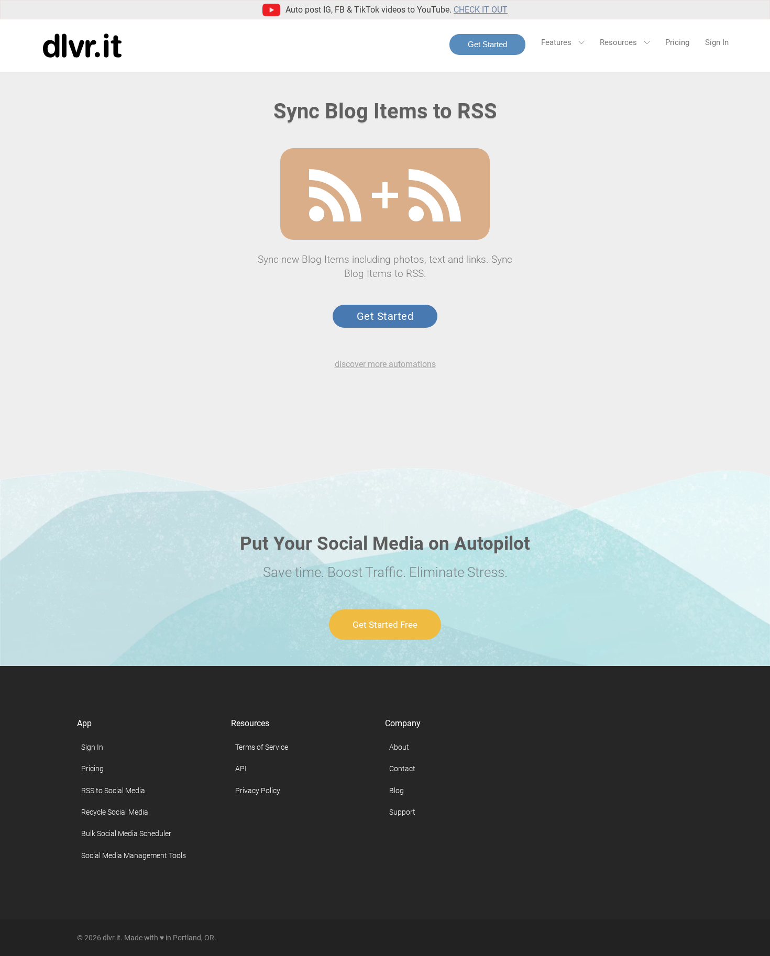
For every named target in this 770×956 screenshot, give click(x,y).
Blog (396, 790)
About (399, 747)
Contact (402, 768)
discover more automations (385, 364)
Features (557, 42)
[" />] (335, 195)
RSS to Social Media (113, 790)
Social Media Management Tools (133, 855)
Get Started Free (385, 624)
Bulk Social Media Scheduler (126, 833)
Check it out (481, 10)
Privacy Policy (257, 790)
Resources (619, 42)
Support (402, 812)
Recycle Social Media (114, 812)
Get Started (487, 44)
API (241, 768)
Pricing (677, 42)
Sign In (717, 42)
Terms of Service (261, 747)
